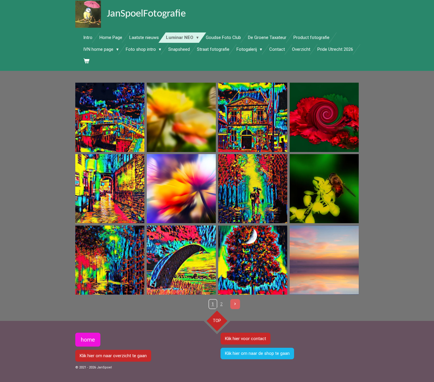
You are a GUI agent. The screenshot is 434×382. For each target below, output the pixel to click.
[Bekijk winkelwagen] (86, 61)
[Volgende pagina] (235, 304)
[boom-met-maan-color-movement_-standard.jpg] (252, 260)
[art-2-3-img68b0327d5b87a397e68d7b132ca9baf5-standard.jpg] (110, 260)
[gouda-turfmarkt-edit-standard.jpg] (110, 117)
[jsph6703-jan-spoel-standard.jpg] (324, 260)
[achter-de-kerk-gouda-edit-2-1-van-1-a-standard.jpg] (110, 188)
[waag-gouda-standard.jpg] (252, 117)
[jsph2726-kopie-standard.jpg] (324, 188)
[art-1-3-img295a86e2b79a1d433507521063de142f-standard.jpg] (252, 188)
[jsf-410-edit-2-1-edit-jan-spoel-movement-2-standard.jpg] (181, 188)
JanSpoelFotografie (146, 14)
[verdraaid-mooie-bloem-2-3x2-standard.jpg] (324, 117)
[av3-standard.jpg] (181, 260)
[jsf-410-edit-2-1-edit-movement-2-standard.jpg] (181, 117)
